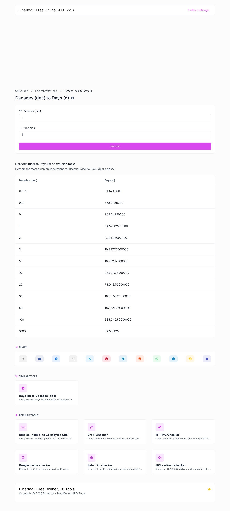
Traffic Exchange (198, 10)
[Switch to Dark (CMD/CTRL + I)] (209, 489)
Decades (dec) (32, 111)
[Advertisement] (115, 52)
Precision (29, 127)
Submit (115, 146)
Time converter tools (46, 91)
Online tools (21, 91)
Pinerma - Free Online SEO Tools (46, 10)
